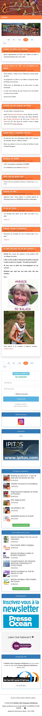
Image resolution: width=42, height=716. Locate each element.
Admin (10, 51)
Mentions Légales (30, 698)
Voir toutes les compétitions (21, 525)
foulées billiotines (17, 124)
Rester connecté (22, 394)
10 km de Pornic (9, 208)
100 (19, 40)
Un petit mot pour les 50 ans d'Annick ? (19, 248)
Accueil (13, 698)
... (3, 40)
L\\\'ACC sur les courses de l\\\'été (17, 105)
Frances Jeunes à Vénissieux (15, 228)
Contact (18, 698)
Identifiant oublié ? (21, 404)
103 (4, 43)
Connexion (21, 399)
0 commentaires (31, 51)
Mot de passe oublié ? (21, 406)
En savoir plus (21, 685)
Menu (5, 17)
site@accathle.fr (8, 348)
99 (14, 40)
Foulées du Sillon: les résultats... (16, 49)
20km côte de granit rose (13, 176)
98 (8, 40)
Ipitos (21, 436)
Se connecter (21, 377)
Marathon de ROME (11, 159)
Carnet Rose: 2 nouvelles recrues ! (17, 133)
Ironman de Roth (9, 191)
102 (32, 40)
